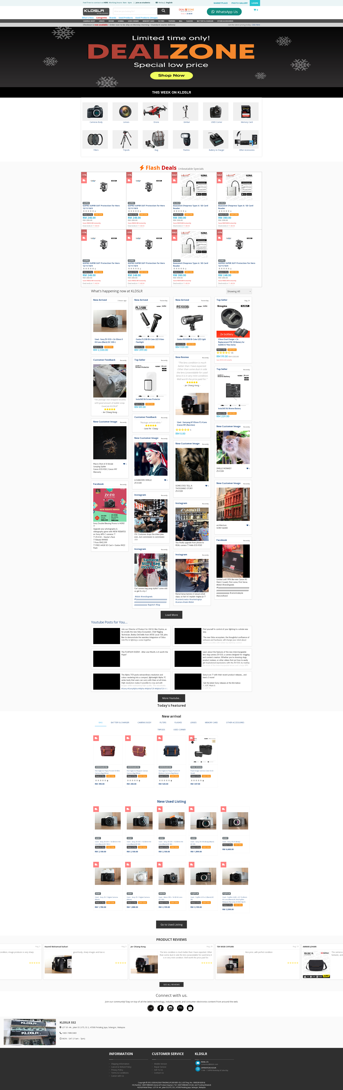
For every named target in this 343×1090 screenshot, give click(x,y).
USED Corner (133, 21)
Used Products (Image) (146, 17)
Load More (171, 614)
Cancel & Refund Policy (121, 1067)
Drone (111, 21)
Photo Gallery (240, 3)
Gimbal (121, 21)
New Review (182, 357)
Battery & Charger (205, 21)
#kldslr (137, 597)
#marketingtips (195, 600)
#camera (179, 602)
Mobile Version (160, 1064)
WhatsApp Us (226, 11)
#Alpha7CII (159, 688)
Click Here (256, 25)
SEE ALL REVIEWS (171, 984)
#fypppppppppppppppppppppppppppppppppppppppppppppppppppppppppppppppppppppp (150, 602)
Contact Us (159, 1072)
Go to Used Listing (171, 924)
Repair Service (160, 1067)
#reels (185, 602)
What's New (88, 17)
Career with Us (117, 1076)
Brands (112, 17)
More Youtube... (171, 698)
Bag (180, 21)
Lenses (102, 21)
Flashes (189, 21)
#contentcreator (182, 600)
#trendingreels (146, 597)
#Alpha (141, 688)
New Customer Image (105, 421)
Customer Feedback (104, 359)
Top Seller (139, 359)
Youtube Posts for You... (109, 622)
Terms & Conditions (120, 1072)
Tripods (171, 21)
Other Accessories (225, 21)
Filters (161, 21)
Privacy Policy (117, 1070)
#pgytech (151, 605)
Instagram (140, 494)
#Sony (124, 688)
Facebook (98, 483)
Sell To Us (158, 1070)
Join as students (143, 2)
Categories (101, 17)
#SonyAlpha (132, 688)
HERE (106, 2)
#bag (158, 605)
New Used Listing (171, 801)
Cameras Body (89, 21)
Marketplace (221, 3)
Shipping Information (120, 1064)
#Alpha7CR (149, 688)
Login (255, 3)
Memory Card (148, 21)
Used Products (126, 17)
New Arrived (100, 299)
